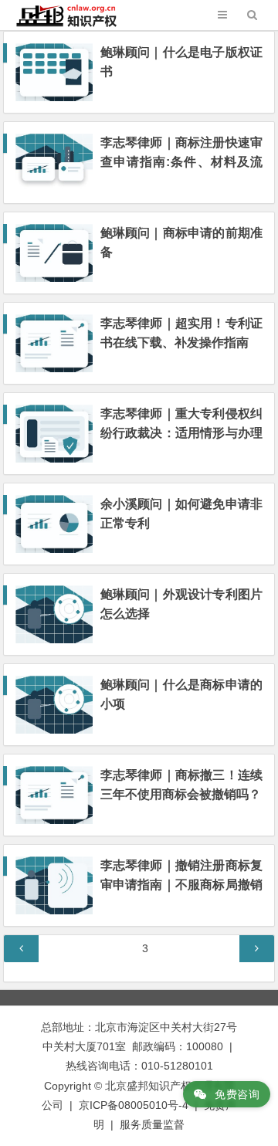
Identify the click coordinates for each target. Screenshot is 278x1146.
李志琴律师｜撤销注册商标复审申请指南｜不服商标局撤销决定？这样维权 (181, 884)
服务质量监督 (152, 1124)
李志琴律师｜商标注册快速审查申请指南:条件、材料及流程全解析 (181, 162)
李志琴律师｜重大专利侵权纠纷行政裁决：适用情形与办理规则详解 (181, 433)
